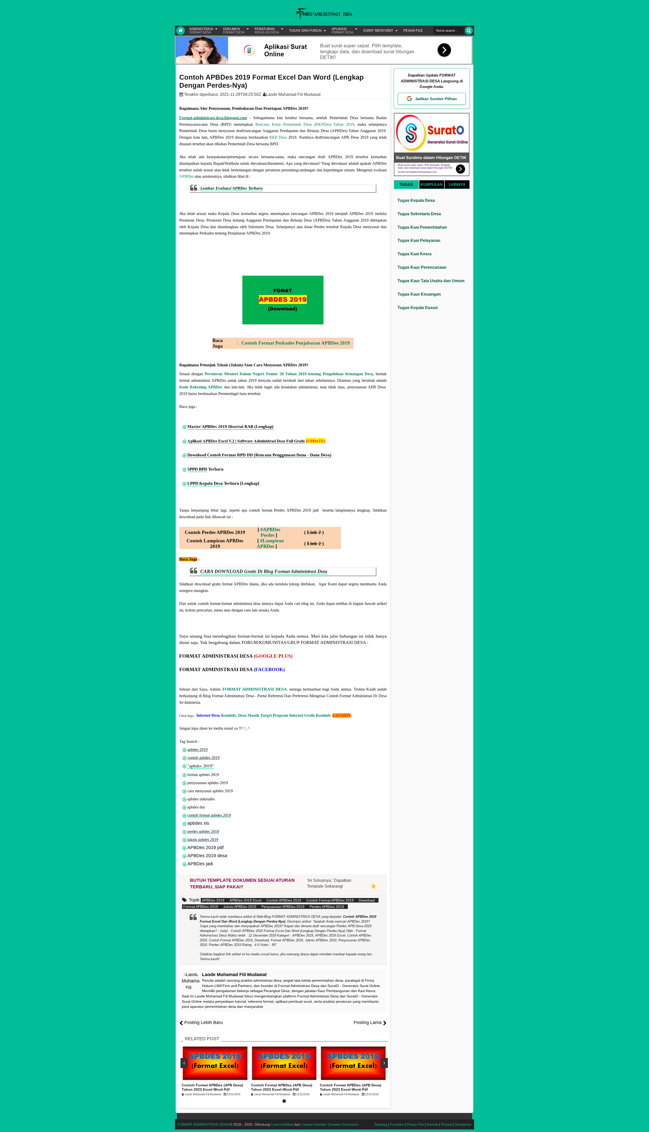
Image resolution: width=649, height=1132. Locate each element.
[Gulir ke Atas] (643, 1123)
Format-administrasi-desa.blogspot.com (213, 118)
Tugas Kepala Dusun (418, 308)
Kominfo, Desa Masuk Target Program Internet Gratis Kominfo (263, 715)
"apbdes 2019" (200, 766)
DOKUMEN (234, 30)
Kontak (432, 1124)
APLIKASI (342, 30)
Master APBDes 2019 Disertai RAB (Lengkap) (230, 426)
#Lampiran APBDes (270, 543)
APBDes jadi (200, 863)
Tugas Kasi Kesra (414, 254)
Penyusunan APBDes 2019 (282, 907)
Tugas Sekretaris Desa (419, 214)
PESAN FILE (413, 30)
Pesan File (415, 1124)
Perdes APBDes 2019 (327, 907)
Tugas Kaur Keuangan (419, 294)
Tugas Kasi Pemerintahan (422, 227)
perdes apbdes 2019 (203, 831)
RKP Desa (278, 137)
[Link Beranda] (180, 30)
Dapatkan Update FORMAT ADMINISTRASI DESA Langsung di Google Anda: (432, 81)
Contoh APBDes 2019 (283, 900)
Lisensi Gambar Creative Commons (329, 1124)
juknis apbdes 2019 (202, 839)
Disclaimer (463, 1124)
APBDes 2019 (213, 900)
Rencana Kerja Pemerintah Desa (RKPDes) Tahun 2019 (304, 124)
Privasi (446, 1124)
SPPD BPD (197, 469)
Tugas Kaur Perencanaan (422, 267)
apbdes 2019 (197, 749)
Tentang (380, 1124)
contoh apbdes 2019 (203, 758)
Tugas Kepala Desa (416, 200)
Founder (397, 1124)
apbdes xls (198, 823)
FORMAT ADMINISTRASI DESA (254, 689)
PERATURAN (267, 30)
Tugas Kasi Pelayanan (419, 240)
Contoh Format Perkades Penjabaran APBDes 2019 (295, 343)
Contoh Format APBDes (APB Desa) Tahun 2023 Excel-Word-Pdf (212, 1087)
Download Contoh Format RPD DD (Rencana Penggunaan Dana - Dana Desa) (259, 455)
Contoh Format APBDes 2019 (330, 900)
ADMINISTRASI (201, 30)
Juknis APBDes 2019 (239, 907)
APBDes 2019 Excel (245, 900)
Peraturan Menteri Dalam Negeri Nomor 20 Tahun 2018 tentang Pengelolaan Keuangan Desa (289, 374)
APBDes (186, 176)
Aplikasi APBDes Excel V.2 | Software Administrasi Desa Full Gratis (246, 441)
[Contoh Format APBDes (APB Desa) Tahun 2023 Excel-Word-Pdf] (215, 1063)
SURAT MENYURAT (378, 30)
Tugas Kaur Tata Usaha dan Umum (431, 281)
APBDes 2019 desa (207, 855)
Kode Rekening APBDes (200, 387)
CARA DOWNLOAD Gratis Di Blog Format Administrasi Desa (263, 571)
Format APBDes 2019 (200, 907)
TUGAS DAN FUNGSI (305, 30)
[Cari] (469, 30)
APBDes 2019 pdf (205, 847)
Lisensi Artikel (282, 1124)
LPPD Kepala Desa (205, 483)
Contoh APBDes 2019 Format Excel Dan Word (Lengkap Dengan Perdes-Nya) (271, 81)
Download (367, 900)
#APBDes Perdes (270, 532)
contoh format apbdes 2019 (209, 815)
